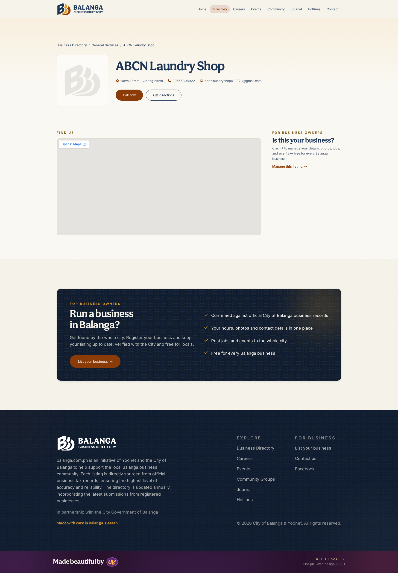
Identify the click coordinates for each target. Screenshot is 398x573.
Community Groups (256, 479)
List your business (313, 448)
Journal (296, 9)
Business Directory (72, 45)
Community (276, 9)
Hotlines (314, 9)
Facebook (305, 468)
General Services (105, 45)
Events (256, 9)
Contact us (305, 458)
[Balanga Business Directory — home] (80, 9)
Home (202, 9)
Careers (239, 9)
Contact (333, 9)
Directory (219, 9)
